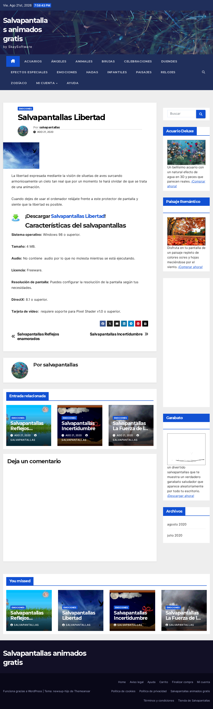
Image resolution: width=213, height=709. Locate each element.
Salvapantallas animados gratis (25, 29)
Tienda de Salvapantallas (194, 700)
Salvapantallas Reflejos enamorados (38, 336)
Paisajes (144, 72)
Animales (84, 61)
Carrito (163, 682)
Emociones (67, 72)
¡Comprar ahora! (190, 267)
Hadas (92, 72)
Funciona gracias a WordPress (23, 691)
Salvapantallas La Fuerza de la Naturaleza (130, 428)
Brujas (108, 61)
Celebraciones (138, 61)
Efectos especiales (29, 72)
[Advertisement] (186, 342)
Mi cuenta (46, 83)
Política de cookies (123, 691)
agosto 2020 (176, 524)
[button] (203, 72)
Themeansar (82, 691)
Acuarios (33, 61)
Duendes (169, 61)
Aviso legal (137, 682)
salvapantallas (49, 127)
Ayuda (73, 83)
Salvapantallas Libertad (77, 216)
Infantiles (117, 72)
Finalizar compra (182, 682)
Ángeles (59, 61)
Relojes (168, 72)
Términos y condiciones (159, 700)
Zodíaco (19, 83)
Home (122, 682)
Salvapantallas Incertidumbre (116, 334)
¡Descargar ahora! (180, 496)
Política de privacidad (153, 691)
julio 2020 (174, 535)
